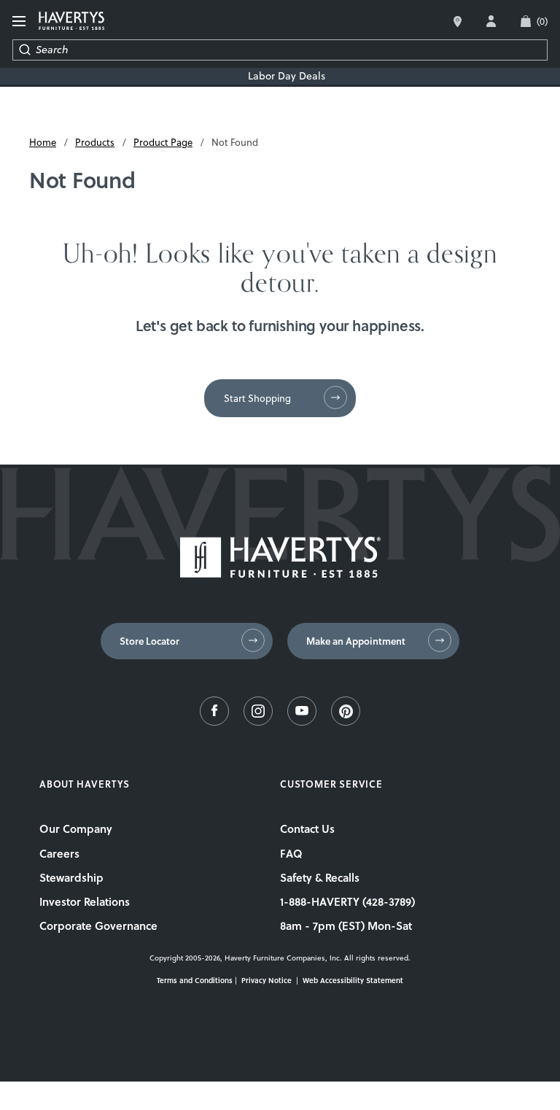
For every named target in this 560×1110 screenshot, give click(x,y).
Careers (59, 853)
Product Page (162, 142)
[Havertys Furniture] (280, 574)
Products (94, 142)
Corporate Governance (98, 925)
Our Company (75, 828)
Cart (542, 21)
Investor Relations (84, 901)
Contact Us (307, 828)
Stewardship (71, 877)
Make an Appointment (355, 641)
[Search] (24, 50)
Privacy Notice (266, 980)
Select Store (457, 21)
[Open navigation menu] (19, 21)
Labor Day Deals (286, 76)
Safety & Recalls (319, 877)
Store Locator (149, 641)
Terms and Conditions (195, 980)
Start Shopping (257, 398)
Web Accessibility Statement (353, 980)
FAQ (291, 853)
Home (42, 142)
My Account (491, 21)
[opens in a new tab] (214, 722)
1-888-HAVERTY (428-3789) (347, 901)
